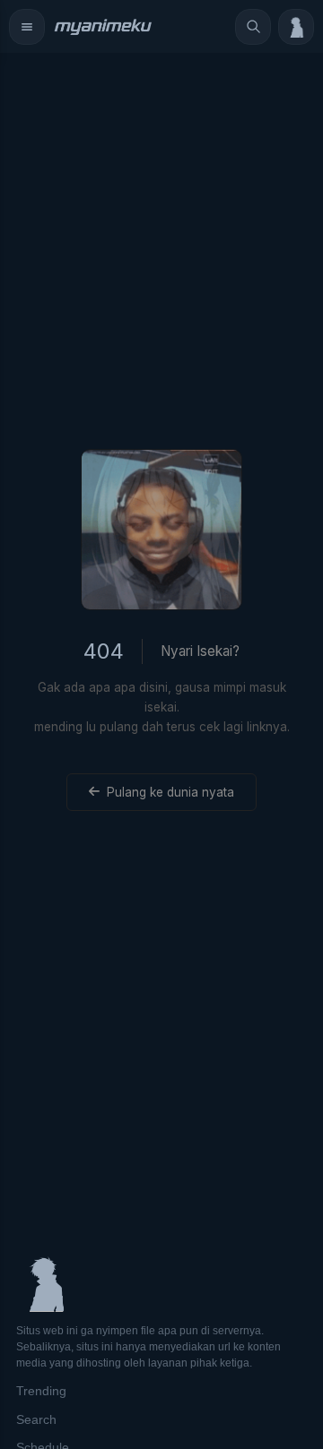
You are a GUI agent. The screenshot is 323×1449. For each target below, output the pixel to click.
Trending (41, 1391)
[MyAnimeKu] (102, 27)
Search (36, 1419)
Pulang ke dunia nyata (170, 792)
